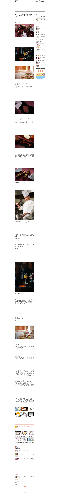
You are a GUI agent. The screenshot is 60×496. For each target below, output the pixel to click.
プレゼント (42, 0)
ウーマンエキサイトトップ (39, 1)
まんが (39, 0)
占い (40, 0)
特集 (36, 14)
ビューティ (37, 0)
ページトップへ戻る (40, 80)
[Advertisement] (30, 7)
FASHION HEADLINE (19, 16)
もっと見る (24, 486)
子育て (33, 0)
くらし (34, 0)
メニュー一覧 (44, 0)
